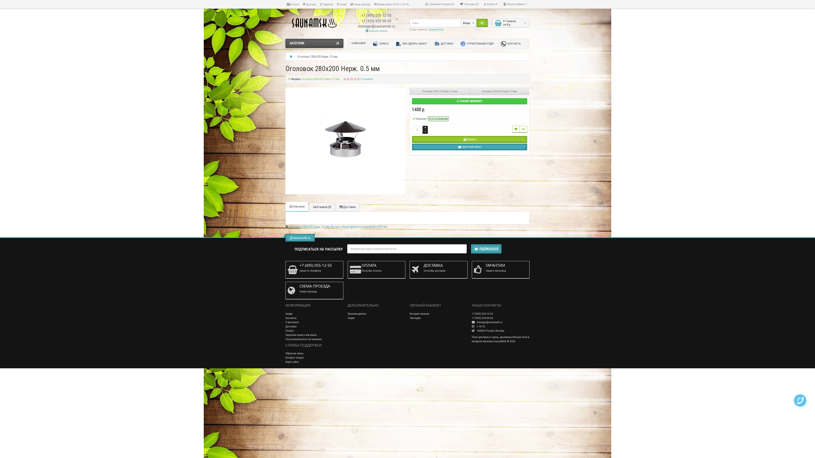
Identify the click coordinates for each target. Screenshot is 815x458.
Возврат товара (294, 357)
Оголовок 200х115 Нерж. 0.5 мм (439, 91)
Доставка (310, 4)
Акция (343, 4)
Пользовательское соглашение (303, 339)
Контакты (514, 43)
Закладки (415, 318)
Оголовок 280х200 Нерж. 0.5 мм (309, 227)
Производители (357, 314)
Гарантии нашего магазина (301, 335)
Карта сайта (292, 362)
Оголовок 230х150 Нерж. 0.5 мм (499, 91)
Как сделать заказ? (414, 43)
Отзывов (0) (323, 207)
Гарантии (328, 4)
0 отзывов (367, 79)
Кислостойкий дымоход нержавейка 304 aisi (359, 227)
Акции (288, 314)
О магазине (358, 43)
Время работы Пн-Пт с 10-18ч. (393, 4)
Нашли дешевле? (470, 101)
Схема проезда (361, 4)
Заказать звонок (377, 30)
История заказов (419, 314)
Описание (299, 206)
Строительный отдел (480, 43)
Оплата (294, 4)
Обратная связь (294, 353)
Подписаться (488, 249)
